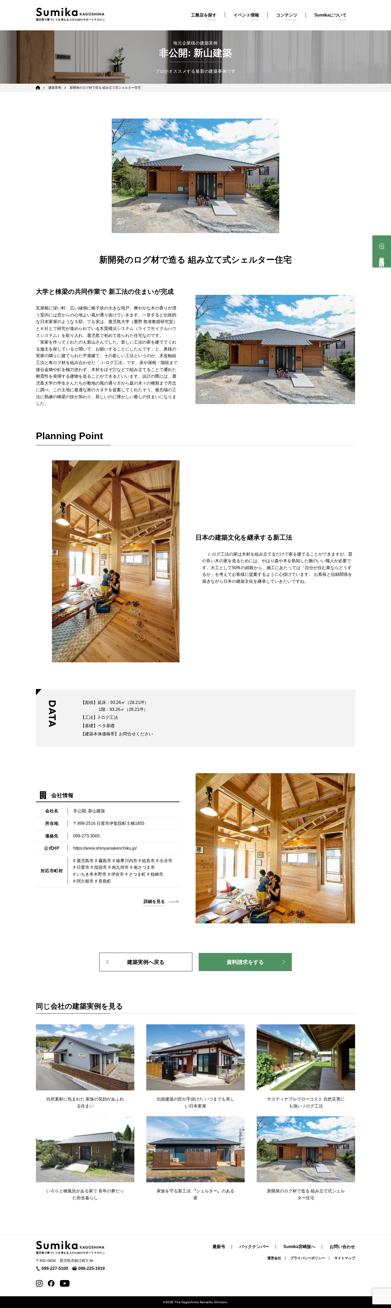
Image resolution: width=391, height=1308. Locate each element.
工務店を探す (204, 17)
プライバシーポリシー (307, 1258)
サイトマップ (344, 1258)
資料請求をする (245, 962)
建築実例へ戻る (145, 962)
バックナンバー (254, 1247)
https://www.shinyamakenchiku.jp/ (105, 848)
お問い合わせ (342, 1247)
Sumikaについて (330, 17)
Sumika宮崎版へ (299, 1247)
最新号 (219, 1247)
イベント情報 (246, 17)
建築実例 (54, 87)
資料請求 (382, 256)
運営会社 (274, 1258)
